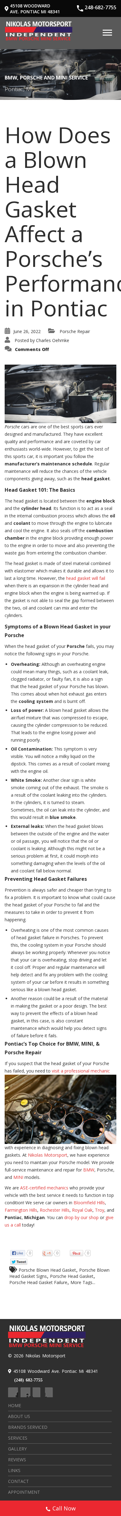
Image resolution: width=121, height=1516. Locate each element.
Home (14, 1405)
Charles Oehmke (52, 340)
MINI (18, 1177)
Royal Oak (82, 1210)
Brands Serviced (27, 1427)
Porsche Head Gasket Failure (38, 1282)
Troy (99, 1210)
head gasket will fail (85, 578)
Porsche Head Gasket (71, 1276)
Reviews (17, 1459)
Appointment (24, 1492)
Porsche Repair (75, 331)
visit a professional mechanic (81, 1071)
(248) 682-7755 (28, 1380)
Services (17, 1438)
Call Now (64, 1508)
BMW (88, 1170)
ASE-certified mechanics (44, 1188)
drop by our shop (81, 1217)
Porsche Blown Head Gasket (47, 1270)
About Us (19, 1416)
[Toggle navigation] (107, 32)
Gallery (17, 1449)
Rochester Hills (54, 1210)
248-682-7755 (99, 7)
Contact (18, 1481)
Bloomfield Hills (89, 1203)
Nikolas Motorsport (47, 1155)
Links (14, 1470)
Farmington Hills (21, 1210)
